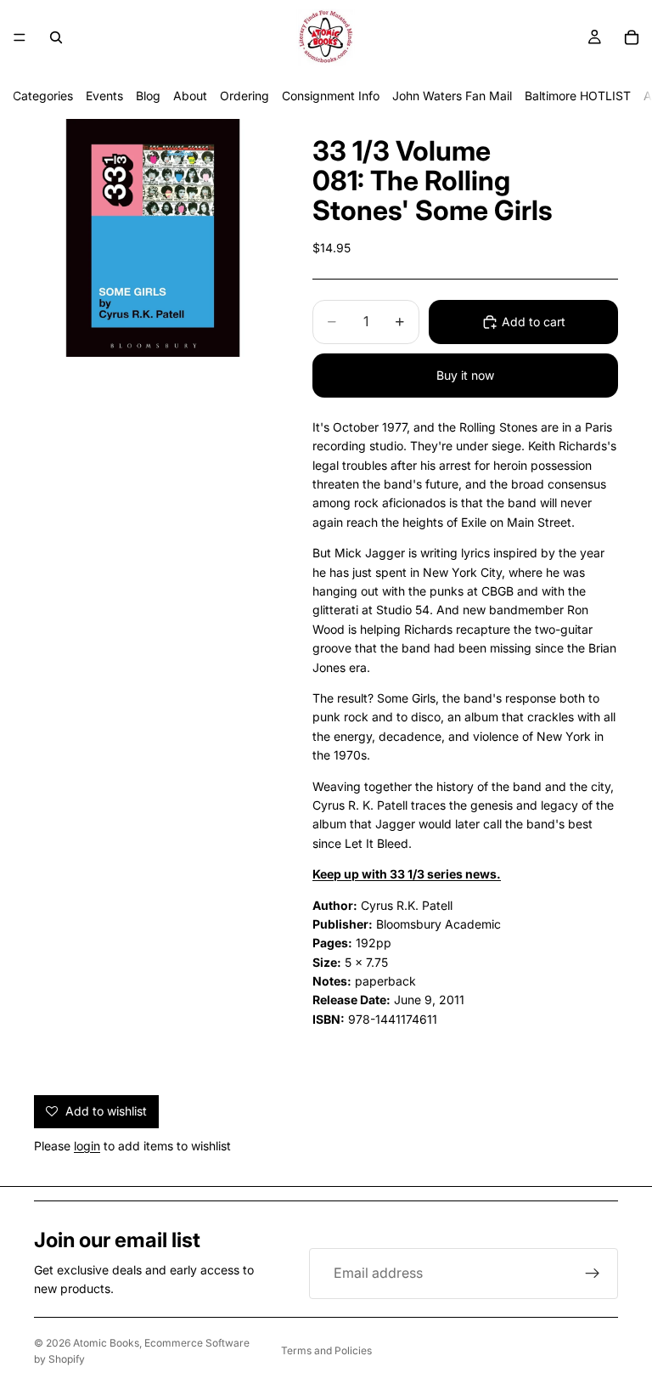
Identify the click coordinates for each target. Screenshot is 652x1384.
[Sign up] (592, 1273)
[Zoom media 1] (153, 238)
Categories (43, 95)
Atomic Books (106, 1342)
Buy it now (465, 375)
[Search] (56, 37)
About (190, 95)
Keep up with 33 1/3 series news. (406, 874)
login (87, 1145)
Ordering (244, 95)
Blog (148, 95)
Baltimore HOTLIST (578, 95)
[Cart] (631, 37)
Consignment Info (330, 95)
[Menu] (19, 37)
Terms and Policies (326, 1350)
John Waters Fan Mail (452, 95)
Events (104, 95)
